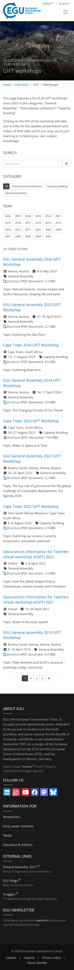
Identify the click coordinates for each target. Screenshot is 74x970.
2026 (8, 216)
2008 (58, 229)
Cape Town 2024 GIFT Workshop (31, 345)
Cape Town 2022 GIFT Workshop (31, 506)
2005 (28, 236)
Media (7, 835)
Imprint (29, 958)
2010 (38, 229)
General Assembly (16, 193)
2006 (18, 236)
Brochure (13, 281)
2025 (18, 216)
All (7, 186)
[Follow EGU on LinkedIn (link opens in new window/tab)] (7, 793)
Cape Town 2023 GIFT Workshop (31, 420)
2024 (28, 216)
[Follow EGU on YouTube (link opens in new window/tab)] (25, 793)
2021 (58, 216)
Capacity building (56, 186)
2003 (48, 236)
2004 (38, 236)
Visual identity (37, 963)
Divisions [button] (64, 3)
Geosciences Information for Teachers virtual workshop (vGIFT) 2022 (36, 554)
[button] (66, 163)
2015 (48, 223)
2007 (8, 236)
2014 (58, 223)
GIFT (36, 85)
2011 (28, 229)
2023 (38, 216)
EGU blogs (10, 880)
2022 (48, 216)
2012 (18, 229)
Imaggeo (9, 894)
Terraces (26, 766)
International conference (27, 186)
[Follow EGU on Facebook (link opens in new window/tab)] (35, 793)
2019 (8, 223)
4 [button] (42, 678)
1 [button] (25, 678)
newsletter (41, 920)
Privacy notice (51, 958)
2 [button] (30, 678)
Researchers (11, 817)
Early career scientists (18, 826)
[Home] (22, 10)
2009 (48, 229)
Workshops (50, 85)
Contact (11, 958)
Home (7, 85)
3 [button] (36, 678)
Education (22, 85)
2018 (18, 223)
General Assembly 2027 (20, 867)
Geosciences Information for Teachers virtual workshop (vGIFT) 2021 (36, 599)
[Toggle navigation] (65, 12)
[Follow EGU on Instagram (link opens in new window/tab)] (16, 793)
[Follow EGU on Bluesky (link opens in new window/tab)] (53, 793)
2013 (8, 229)
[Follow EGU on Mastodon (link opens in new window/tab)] (44, 793)
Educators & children (17, 845)
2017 (28, 223)
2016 (38, 223)
